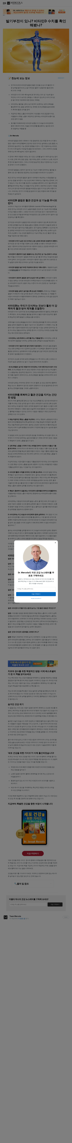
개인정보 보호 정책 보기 (36, 598)
